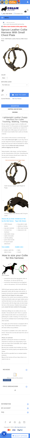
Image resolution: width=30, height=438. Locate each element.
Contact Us (19, 13)
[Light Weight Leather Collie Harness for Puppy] (16, 173)
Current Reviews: (5, 98)
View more (7, 380)
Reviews (15, 112)
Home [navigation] (3, 22)
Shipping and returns (15, 109)
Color (3, 75)
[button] (27, 17)
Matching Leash (6, 81)
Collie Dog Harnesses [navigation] (10, 22)
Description (15, 106)
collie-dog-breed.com (20, 427)
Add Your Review (16, 98)
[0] (25, 12)
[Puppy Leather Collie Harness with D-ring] (16, 200)
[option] (15, 57)
